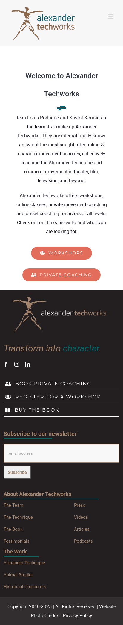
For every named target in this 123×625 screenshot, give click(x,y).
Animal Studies (19, 574)
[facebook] (6, 364)
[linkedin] (27, 364)
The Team (13, 505)
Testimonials (17, 541)
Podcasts (83, 541)
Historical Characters (25, 586)
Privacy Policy (77, 615)
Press (79, 505)
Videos (81, 517)
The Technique (18, 517)
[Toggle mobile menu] (111, 16)
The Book (13, 529)
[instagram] (16, 364)
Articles (82, 529)
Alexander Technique (24, 562)
